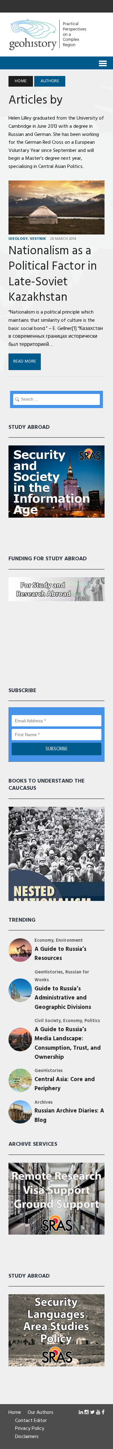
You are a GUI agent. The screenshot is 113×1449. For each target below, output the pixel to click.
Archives (44, 1102)
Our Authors (40, 1413)
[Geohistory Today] (56, 34)
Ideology (18, 239)
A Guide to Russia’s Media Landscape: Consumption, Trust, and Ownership (68, 1043)
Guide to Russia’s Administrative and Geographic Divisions (63, 998)
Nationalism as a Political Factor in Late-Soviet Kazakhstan (52, 274)
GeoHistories (49, 972)
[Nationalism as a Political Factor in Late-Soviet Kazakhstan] (56, 230)
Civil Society (48, 1021)
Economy (44, 940)
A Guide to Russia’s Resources (60, 954)
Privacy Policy (29, 1429)
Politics (92, 1021)
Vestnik (38, 239)
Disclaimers (27, 1437)
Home (14, 1413)
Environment (69, 940)
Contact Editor (31, 1421)
